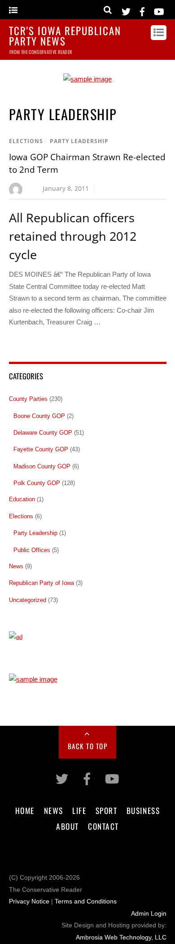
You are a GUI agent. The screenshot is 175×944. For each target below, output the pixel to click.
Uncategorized (27, 600)
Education (22, 499)
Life (79, 810)
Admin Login (148, 913)
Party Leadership (79, 141)
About (67, 826)
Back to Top (88, 746)
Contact (103, 826)
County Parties (28, 399)
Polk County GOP (36, 483)
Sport (107, 810)
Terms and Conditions (86, 901)
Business (143, 810)
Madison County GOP (41, 466)
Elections (26, 141)
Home (25, 810)
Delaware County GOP (42, 432)
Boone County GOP (39, 416)
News (16, 566)
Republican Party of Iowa (41, 583)
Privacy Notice (29, 901)
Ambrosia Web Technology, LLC (121, 937)
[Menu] (13, 10)
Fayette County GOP (40, 449)
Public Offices (31, 550)
